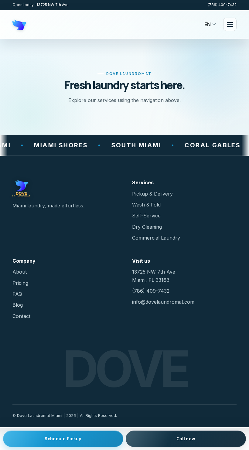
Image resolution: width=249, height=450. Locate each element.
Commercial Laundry (156, 238)
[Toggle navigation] (230, 24)
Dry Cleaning (147, 227)
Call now (186, 438)
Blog (17, 305)
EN (207, 24)
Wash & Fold (146, 205)
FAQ (17, 294)
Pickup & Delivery (152, 194)
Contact (21, 316)
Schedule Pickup (63, 438)
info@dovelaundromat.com (163, 302)
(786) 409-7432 (222, 5)
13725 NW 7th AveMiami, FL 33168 (153, 276)
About (19, 272)
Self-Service (146, 216)
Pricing (20, 283)
